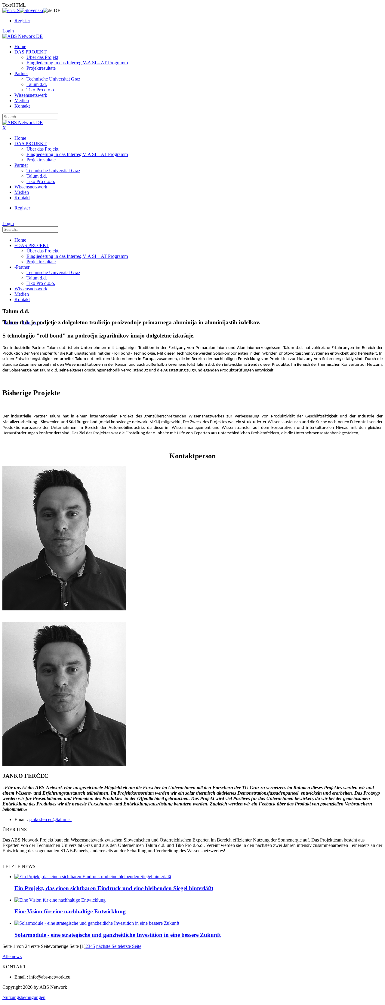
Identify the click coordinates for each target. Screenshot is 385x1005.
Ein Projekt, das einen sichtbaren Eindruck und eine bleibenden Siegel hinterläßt (113, 888)
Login (8, 30)
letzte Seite (131, 946)
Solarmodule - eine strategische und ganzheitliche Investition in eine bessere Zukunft (117, 935)
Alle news (12, 956)
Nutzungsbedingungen (23, 997)
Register (22, 20)
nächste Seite (108, 946)
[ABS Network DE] (22, 36)
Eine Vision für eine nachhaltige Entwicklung (70, 911)
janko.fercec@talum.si (50, 819)
